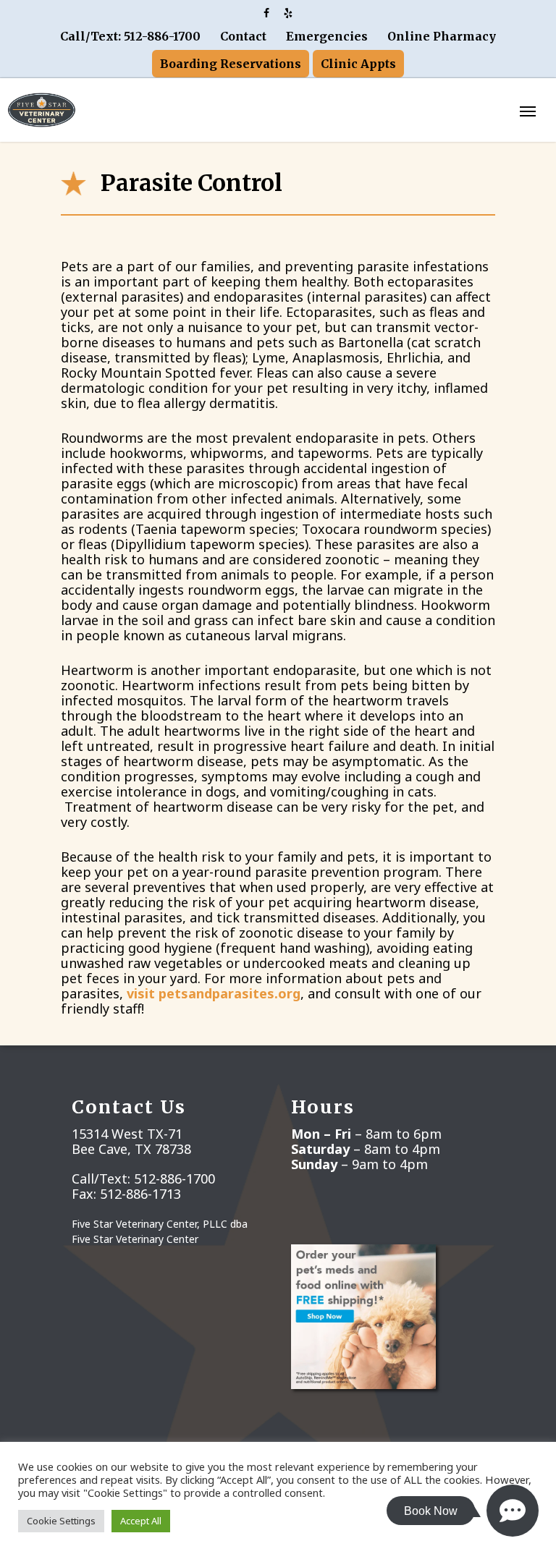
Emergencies (327, 36)
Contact (243, 36)
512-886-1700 (174, 1178)
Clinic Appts (358, 63)
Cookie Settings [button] (61, 1520)
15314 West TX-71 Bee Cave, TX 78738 (131, 1141)
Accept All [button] (140, 1520)
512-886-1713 (140, 1193)
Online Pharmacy (441, 36)
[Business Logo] (239, 108)
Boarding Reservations (230, 63)
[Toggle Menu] (528, 110)
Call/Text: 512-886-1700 (130, 36)
